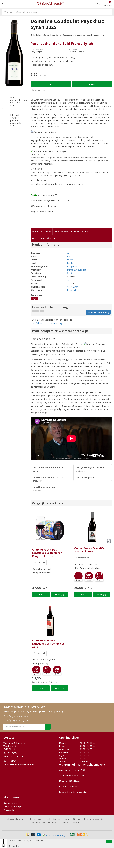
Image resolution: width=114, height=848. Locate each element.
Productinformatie (41, 231)
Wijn (69, 253)
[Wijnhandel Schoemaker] (50, 4)
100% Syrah (72, 286)
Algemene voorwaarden (93, 819)
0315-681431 (10, 760)
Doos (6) (92, 84)
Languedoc (72, 266)
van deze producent (48, 479)
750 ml (70, 280)
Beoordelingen (61, 231)
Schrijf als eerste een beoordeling (46, 35)
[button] (78, 576)
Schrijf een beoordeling (98, 312)
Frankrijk (71, 263)
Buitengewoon (82, 557)
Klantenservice (10, 803)
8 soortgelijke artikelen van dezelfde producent (83, 35)
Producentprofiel (79, 231)
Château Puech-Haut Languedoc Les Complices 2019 (48, 643)
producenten (88, 477)
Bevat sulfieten (74, 290)
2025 (69, 273)
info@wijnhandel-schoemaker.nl (19, 764)
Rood (69, 256)
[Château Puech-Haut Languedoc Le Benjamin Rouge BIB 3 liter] (50, 526)
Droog (70, 259)
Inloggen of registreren (17, 819)
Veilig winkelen (53, 819)
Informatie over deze (49, 469)
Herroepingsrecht (71, 822)
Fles (51, 84)
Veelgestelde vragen (12, 806)
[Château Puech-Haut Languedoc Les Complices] (50, 621)
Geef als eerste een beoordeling (47, 323)
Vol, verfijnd (39, 562)
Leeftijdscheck (38, 822)
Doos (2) (59, 594)
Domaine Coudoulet (76, 269)
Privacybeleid (9, 810)
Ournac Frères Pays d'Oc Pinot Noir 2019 (89, 550)
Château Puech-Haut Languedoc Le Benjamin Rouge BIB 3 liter (47, 553)
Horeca (66, 819)
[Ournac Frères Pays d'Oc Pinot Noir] (92, 527)
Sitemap (76, 819)
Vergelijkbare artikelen (43, 238)
